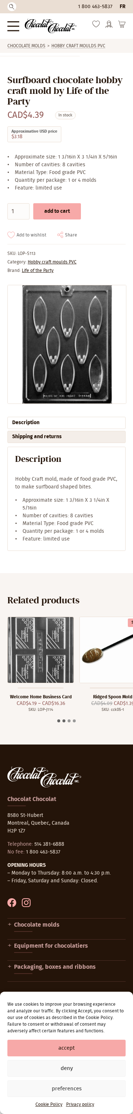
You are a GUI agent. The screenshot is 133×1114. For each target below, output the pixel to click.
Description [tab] (26, 422)
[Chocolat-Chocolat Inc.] (50, 26)
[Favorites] (96, 26)
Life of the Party (38, 270)
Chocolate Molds (26, 46)
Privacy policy (80, 1104)
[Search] (11, 6)
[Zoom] (66, 344)
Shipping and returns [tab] (37, 436)
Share (71, 235)
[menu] (13, 26)
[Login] (109, 26)
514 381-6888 (49, 844)
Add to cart (57, 211)
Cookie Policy (48, 1104)
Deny (67, 1068)
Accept (66, 1048)
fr (123, 6)
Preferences (67, 1088)
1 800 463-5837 (95, 6)
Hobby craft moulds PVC (78, 46)
